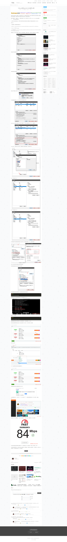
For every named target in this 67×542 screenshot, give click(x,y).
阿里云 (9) (45, 84)
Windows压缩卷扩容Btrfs (14, 471)
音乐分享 (39, 2)
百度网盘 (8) (53, 84)
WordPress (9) (53, 83)
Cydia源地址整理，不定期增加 (37, 462)
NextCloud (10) (49, 83)
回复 (29, 511)
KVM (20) (49, 79)
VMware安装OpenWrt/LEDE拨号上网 (26, 8)
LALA (15, 514)
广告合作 (30, 532)
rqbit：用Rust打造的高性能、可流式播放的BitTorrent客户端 (37, 472)
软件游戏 (49, 2)
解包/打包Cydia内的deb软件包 (14, 462)
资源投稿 (36, 532)
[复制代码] (40, 295)
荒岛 (13, 2)
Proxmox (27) (49, 78)
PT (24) (44, 79)
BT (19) (53, 79)
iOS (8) (48, 84)
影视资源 (44, 2)
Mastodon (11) (45, 83)
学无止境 (29, 2)
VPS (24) (53, 78)
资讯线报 (34, 2)
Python (54, 2)
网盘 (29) (45, 78)
